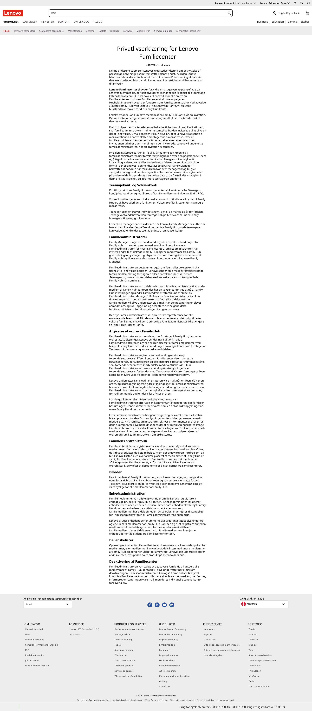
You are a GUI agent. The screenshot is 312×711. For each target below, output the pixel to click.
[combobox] (137, 13)
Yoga (251, 650)
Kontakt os (209, 629)
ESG (27, 650)
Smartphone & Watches (260, 655)
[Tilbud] (11, 31)
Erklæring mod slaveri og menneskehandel (216, 700)
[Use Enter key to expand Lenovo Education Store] (288, 3)
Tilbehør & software (124, 665)
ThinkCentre (254, 665)
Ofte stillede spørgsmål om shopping (222, 650)
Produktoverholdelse (169, 665)
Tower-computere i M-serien (262, 660)
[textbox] (264, 604)
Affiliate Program (167, 670)
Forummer (164, 650)
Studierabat (75, 634)
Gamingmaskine (122, 634)
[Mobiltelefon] (152, 31)
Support (208, 634)
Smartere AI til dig (123, 639)
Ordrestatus (210, 639)
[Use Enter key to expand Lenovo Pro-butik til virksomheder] (255, 3)
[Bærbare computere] (37, 31)
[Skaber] (311, 21)
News (28, 634)
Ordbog (163, 681)
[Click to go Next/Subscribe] (67, 604)
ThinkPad (253, 639)
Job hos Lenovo (32, 660)
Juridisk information (34, 655)
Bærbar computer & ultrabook (129, 629)
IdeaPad (253, 644)
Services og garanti (124, 670)
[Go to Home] (13, 13)
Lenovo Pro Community (170, 634)
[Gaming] (298, 21)
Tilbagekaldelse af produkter (128, 676)
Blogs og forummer (168, 655)
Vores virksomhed (34, 629)
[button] (295, 3)
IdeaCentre (254, 676)
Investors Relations (34, 639)
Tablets (118, 644)
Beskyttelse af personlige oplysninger (94, 700)
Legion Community (168, 639)
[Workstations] (83, 31)
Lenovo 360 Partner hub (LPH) (84, 629)
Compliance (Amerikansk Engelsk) (41, 644)
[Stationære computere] (65, 31)
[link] (308, 4)
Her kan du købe (167, 660)
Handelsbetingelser (213, 655)
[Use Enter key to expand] (302, 13)
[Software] (134, 31)
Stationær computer (124, 650)
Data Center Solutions (125, 660)
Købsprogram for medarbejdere (174, 676)
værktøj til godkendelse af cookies (128, 700)
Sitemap (164, 700)
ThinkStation (255, 670)
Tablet (251, 681)
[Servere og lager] (174, 31)
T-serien (252, 629)
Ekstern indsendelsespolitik (182, 700)
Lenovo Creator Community (172, 629)
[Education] (285, 21)
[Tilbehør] (120, 31)
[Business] (269, 21)
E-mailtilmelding (167, 644)
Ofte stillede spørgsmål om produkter (222, 644)
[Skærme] (96, 31)
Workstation (121, 655)
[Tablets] (107, 31)
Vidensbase (164, 686)
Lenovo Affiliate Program (37, 665)
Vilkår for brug (151, 700)
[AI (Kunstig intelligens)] (202, 31)
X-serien (252, 634)
